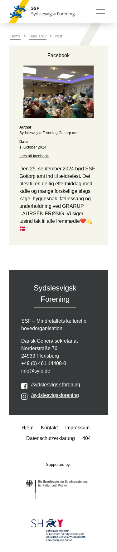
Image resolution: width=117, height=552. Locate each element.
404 (86, 438)
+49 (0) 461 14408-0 (43, 363)
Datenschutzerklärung (50, 438)
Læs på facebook (34, 156)
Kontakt (49, 427)
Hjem (27, 427)
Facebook (58, 55)
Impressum (77, 427)
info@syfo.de (35, 371)
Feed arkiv (37, 36)
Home (15, 36)
